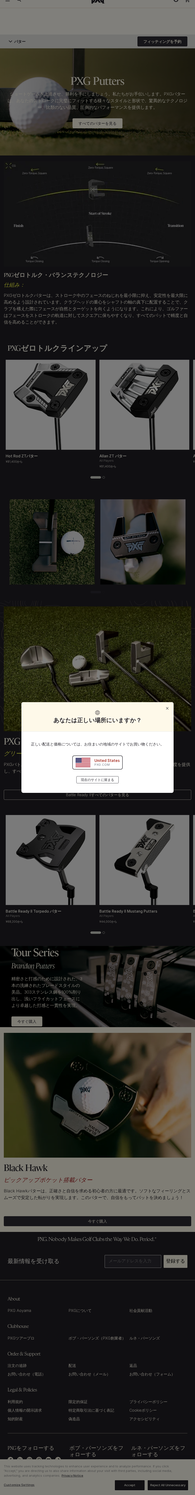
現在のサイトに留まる (97, 780)
